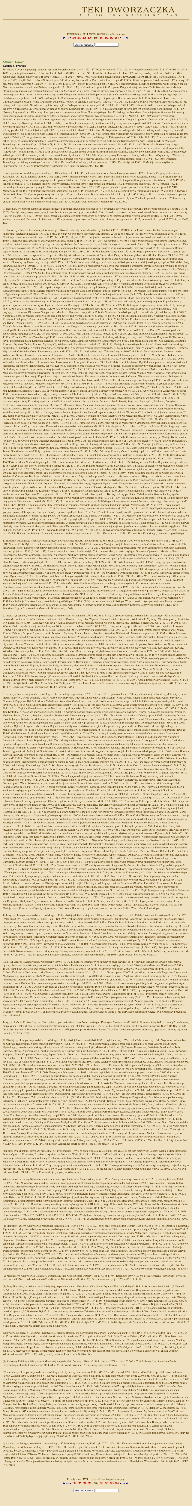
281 (102, 38)
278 (84, 38)
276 (74, 38)
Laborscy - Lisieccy (13, 62)
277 (79, 38)
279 (90, 38)
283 (112, 38)
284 (117, 38)
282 (107, 38)
